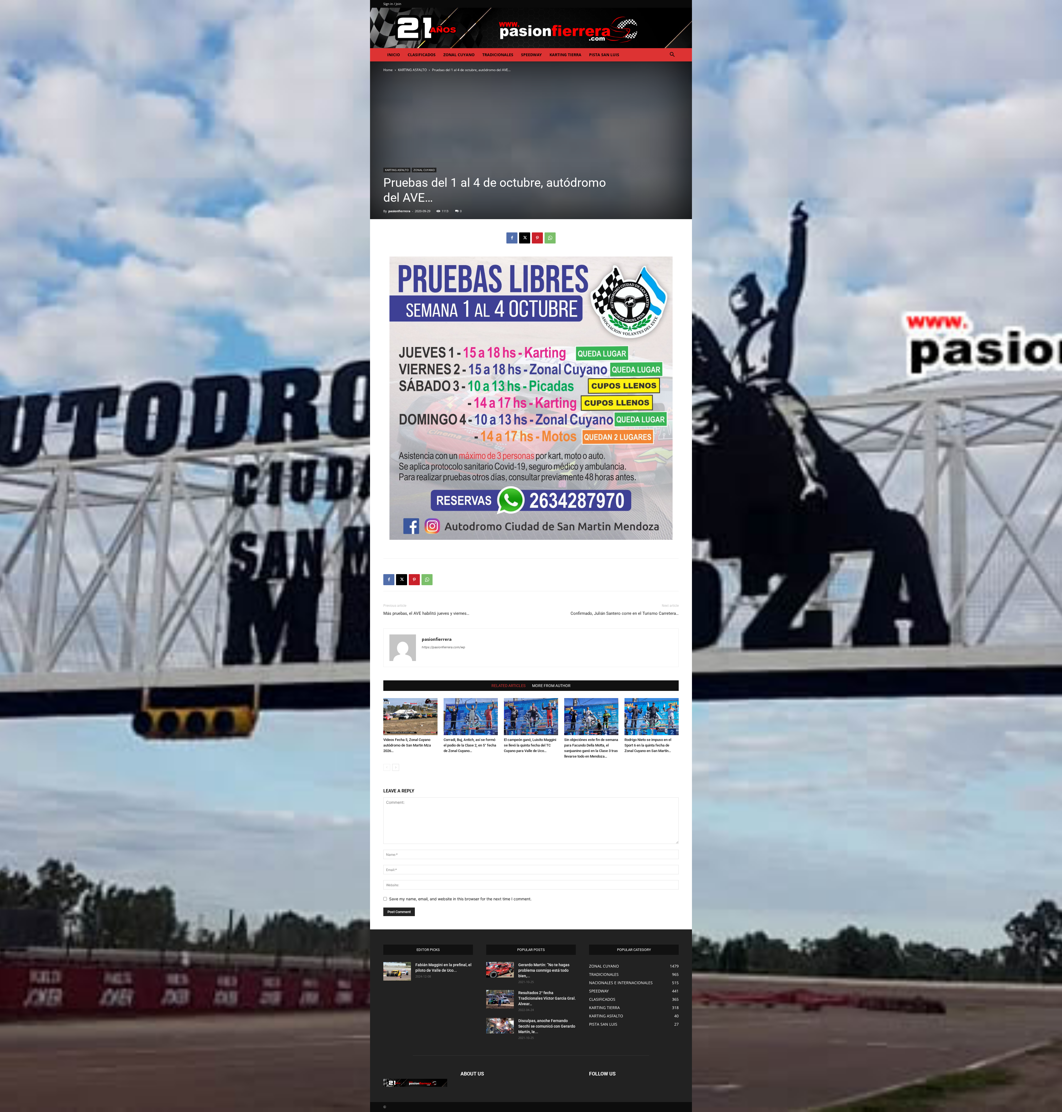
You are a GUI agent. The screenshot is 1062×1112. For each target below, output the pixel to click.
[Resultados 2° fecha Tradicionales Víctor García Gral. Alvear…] (500, 999)
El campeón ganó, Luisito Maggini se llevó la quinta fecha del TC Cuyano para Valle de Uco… (530, 745)
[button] (672, 55)
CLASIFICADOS (422, 54)
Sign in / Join (392, 4)
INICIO (393, 54)
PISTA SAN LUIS (604, 54)
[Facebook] (511, 237)
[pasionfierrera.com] (531, 28)
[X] (524, 237)
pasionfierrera (399, 211)
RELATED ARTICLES (508, 686)
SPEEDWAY (531, 54)
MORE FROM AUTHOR (551, 686)
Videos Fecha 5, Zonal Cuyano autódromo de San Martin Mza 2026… (407, 745)
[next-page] (395, 767)
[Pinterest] (537, 237)
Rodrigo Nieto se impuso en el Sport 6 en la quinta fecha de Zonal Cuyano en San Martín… (647, 745)
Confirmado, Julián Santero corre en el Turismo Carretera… (625, 613)
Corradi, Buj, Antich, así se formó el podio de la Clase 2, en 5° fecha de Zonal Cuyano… (470, 745)
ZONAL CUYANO (459, 54)
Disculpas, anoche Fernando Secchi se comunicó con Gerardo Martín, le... (546, 1026)
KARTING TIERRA (565, 54)
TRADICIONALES (497, 54)
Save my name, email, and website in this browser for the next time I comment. (460, 898)
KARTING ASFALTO (412, 70)
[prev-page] (386, 767)
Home (388, 70)
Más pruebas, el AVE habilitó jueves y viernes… (426, 613)
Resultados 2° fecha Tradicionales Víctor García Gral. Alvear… (547, 998)
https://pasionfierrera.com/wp (443, 647)
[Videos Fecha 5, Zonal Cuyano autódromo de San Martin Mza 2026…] (410, 716)
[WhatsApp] (550, 237)
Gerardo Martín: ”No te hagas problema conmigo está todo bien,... (543, 970)
